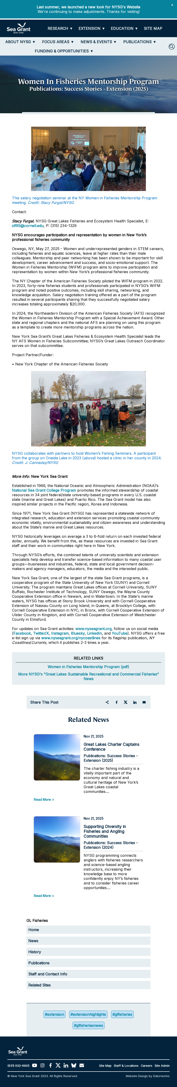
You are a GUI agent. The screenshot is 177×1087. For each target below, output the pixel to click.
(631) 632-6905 (18, 1065)
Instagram (60, 633)
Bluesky (78, 633)
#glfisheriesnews (88, 1025)
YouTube (119, 633)
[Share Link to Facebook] (116, 702)
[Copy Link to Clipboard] (107, 702)
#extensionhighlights (88, 1014)
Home (33, 929)
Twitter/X (41, 633)
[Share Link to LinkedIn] (135, 702)
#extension (54, 1014)
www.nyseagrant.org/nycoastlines (70, 638)
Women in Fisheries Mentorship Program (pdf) (88, 666)
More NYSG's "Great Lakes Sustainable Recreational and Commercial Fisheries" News (88, 676)
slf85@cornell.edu (28, 225)
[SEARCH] (172, 47)
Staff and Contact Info (47, 974)
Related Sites (39, 985)
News (33, 940)
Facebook (22, 633)
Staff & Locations (126, 1065)
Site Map (105, 1065)
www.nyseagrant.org (93, 628)
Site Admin (162, 1065)
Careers (146, 1065)
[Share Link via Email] (144, 702)
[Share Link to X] (125, 702)
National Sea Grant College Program (44, 490)
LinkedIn (94, 633)
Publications (39, 963)
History (34, 952)
